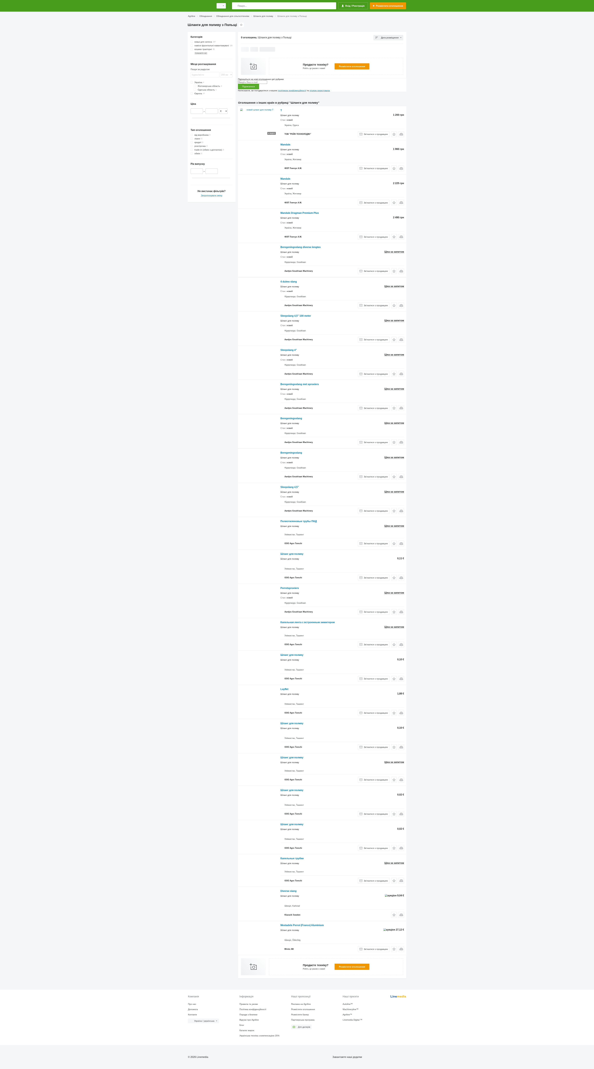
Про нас (192, 1004)
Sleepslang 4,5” (289, 487)
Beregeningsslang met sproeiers (299, 384)
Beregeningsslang (291, 418)
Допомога (193, 1009)
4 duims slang (288, 281)
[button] (394, 134)
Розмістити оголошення (352, 66)
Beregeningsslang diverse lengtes (300, 247)
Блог (241, 1025)
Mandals (285, 144)
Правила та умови (248, 1004)
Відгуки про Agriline (249, 1020)
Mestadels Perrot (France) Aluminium (302, 925)
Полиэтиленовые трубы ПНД (298, 521)
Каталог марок (246, 1030)
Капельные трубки (292, 858)
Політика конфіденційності (252, 1009)
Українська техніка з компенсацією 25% (259, 1035)
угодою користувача (320, 90)
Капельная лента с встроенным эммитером (307, 622)
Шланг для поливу (291, 554)
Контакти (192, 1014)
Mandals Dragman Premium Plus (299, 213)
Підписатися (248, 86)
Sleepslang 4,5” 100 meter (295, 316)
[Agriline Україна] (200, 6)
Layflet (284, 689)
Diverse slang (288, 891)
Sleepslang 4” (288, 350)
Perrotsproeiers (289, 588)
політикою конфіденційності (292, 90)
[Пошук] (235, 6)
